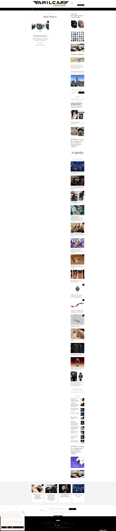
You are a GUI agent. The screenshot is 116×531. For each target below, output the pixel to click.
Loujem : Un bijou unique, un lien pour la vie (77, 340)
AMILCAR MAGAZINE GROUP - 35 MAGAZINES (77, 15)
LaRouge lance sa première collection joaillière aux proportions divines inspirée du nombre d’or (77, 250)
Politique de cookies (8, 529)
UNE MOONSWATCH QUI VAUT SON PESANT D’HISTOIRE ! (75, 409)
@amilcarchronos (57, 516)
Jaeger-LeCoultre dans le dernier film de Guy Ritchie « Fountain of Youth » (77, 235)
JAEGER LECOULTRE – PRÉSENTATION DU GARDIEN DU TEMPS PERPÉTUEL (75, 428)
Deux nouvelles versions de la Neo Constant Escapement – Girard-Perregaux (74, 437)
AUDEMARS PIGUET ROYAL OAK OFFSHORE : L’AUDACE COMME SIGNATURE (75, 400)
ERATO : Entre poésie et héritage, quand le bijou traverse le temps (77, 266)
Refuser (10, 527)
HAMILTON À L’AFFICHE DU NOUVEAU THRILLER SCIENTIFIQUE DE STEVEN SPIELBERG (74, 423)
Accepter (4, 527)
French (101, 530)
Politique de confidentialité (15, 529)
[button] (23, 512)
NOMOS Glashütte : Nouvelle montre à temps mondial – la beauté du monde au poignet (77, 296)
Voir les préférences (18, 527)
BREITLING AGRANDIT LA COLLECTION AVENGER (40, 36)
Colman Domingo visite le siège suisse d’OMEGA (77, 202)
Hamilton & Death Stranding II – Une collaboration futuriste (77, 354)
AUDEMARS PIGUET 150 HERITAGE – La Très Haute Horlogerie (75, 432)
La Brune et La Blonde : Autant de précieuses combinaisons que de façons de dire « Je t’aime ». (77, 311)
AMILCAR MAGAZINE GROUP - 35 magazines (62, 527)
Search (81, 92)
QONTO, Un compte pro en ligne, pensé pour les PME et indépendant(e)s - (77, 142)
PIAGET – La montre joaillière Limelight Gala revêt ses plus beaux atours (75, 441)
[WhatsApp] (60, 525)
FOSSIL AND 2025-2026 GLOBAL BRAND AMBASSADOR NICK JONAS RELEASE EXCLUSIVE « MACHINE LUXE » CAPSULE (77, 218)
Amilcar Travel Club (77, 72)
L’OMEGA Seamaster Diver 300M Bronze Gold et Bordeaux (77, 369)
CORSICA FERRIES (77, 54)
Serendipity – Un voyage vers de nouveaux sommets (77, 173)
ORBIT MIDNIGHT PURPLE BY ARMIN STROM (74, 418)
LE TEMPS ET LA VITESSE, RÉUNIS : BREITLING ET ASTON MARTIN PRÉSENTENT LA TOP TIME (75, 405)
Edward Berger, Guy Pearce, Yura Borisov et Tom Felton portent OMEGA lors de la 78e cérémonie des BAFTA (77, 384)
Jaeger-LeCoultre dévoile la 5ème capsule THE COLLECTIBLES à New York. (77, 187)
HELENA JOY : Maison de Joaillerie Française (76, 281)
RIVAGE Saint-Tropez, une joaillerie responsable (76, 326)
